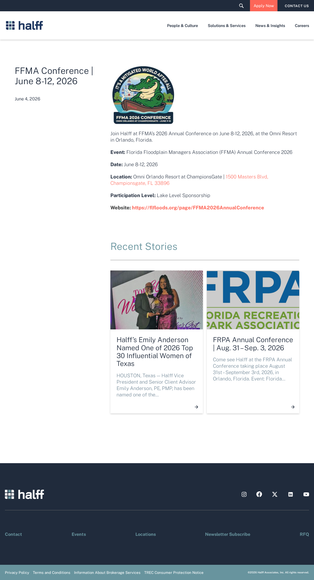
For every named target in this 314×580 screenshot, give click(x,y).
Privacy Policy (17, 572)
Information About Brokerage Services (107, 572)
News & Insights (270, 25)
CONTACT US (297, 5)
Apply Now (264, 5)
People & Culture (182, 25)
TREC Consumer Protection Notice (174, 572)
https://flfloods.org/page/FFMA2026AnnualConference (198, 207)
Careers (302, 25)
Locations (145, 534)
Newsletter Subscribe (227, 534)
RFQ (304, 534)
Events (79, 534)
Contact (13, 534)
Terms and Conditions (51, 572)
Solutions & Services (227, 25)
